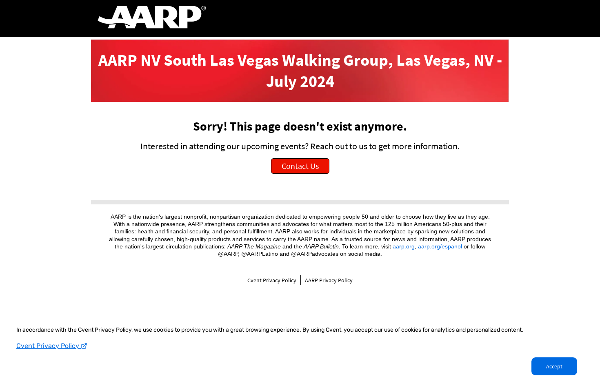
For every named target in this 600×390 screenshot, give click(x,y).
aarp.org (404, 246)
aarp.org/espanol (440, 246)
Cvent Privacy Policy (48, 346)
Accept (554, 366)
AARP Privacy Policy (329, 280)
